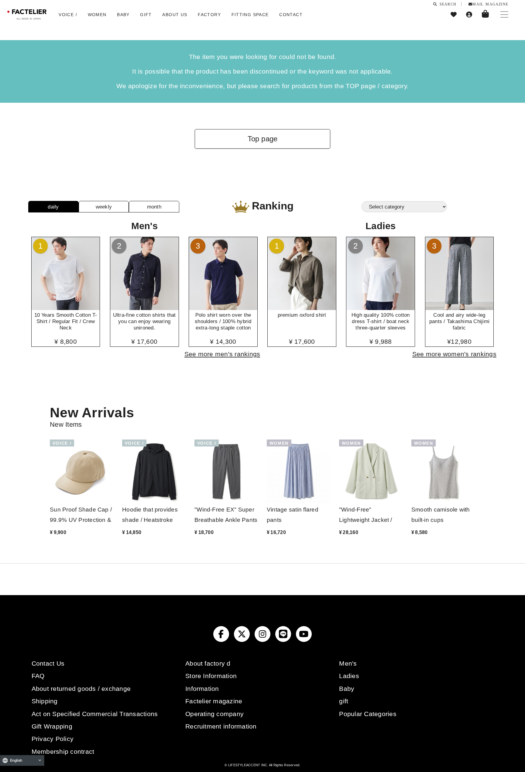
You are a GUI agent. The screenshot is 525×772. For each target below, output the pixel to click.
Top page (263, 139)
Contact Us (48, 663)
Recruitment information (221, 726)
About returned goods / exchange (81, 688)
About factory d (208, 663)
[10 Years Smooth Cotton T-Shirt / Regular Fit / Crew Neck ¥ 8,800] (66, 308)
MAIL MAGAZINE (490, 4)
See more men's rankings (222, 353)
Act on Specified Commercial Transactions (95, 713)
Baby (346, 688)
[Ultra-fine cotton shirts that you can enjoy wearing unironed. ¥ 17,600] (144, 308)
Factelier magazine (213, 701)
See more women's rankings (454, 353)
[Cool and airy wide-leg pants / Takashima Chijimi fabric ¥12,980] (459, 308)
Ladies (349, 675)
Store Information (211, 675)
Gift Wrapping (52, 726)
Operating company (214, 713)
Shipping (45, 701)
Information (202, 688)
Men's (348, 663)
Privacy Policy (53, 738)
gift (343, 701)
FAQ (38, 675)
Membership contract (63, 751)
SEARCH (446, 4)
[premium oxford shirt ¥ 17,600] (302, 308)
